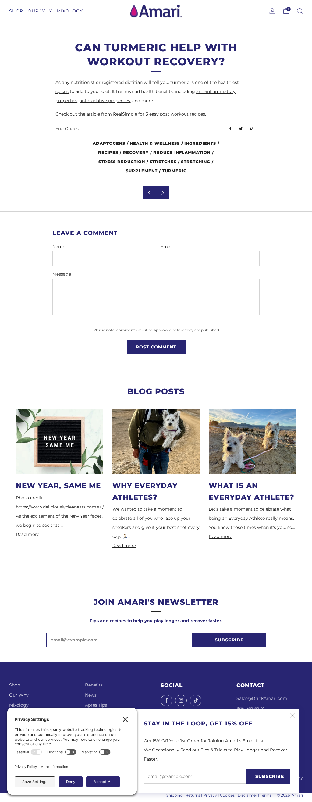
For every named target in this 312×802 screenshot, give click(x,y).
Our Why (19, 695)
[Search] (300, 11)
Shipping (174, 795)
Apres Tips (96, 705)
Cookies (227, 795)
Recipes (108, 152)
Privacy (210, 795)
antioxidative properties (105, 100)
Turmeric (174, 171)
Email (167, 246)
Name (58, 246)
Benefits (94, 685)
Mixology (19, 705)
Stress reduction (121, 161)
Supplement (142, 171)
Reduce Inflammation (182, 152)
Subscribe (269, 776)
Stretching (195, 161)
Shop (14, 685)
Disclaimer (247, 795)
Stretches (163, 161)
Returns (193, 795)
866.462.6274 (250, 708)
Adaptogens (109, 143)
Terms (265, 795)
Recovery (136, 152)
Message (61, 274)
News (91, 695)
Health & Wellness (155, 143)
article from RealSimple (112, 114)
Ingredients (200, 143)
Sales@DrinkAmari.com (261, 698)
